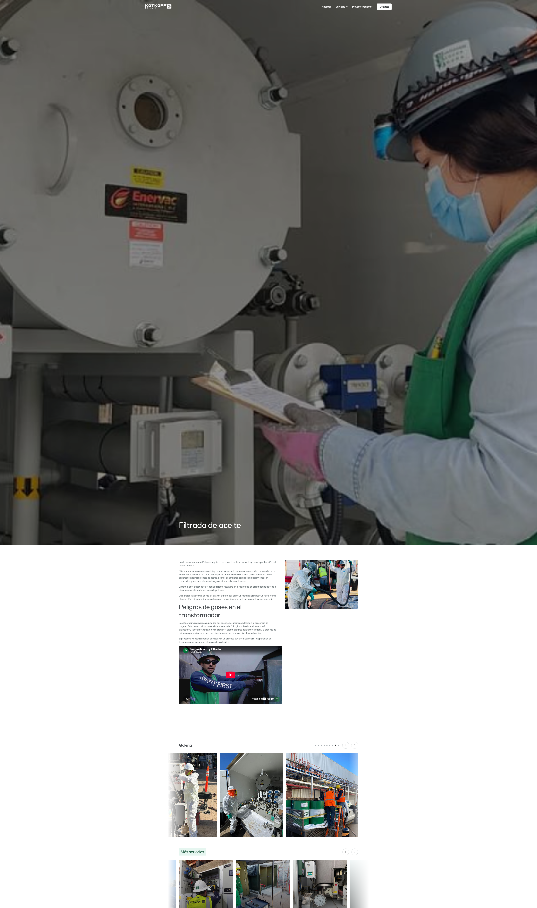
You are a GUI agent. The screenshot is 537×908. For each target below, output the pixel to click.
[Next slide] (354, 745)
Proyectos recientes (362, 6)
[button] (342, 6)
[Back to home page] (158, 6)
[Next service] (354, 852)
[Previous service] (345, 852)
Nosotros (326, 6)
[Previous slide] (345, 745)
